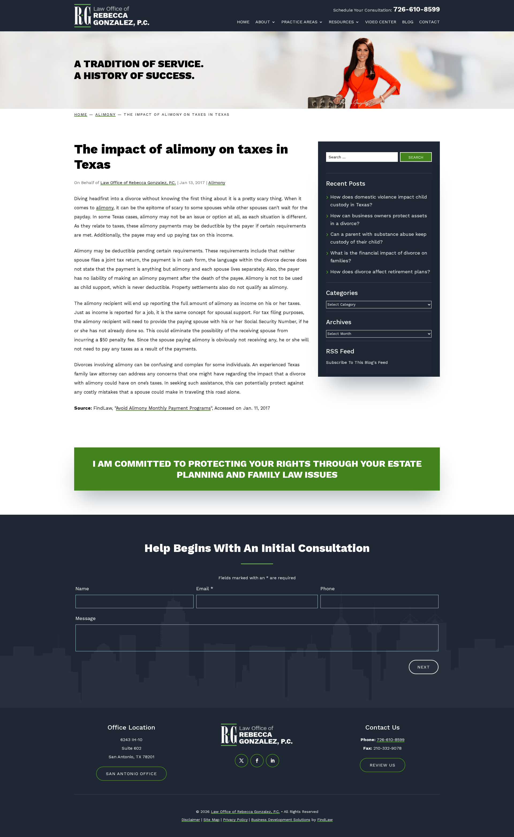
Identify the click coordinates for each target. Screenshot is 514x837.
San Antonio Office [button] (131, 773)
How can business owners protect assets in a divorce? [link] (378, 219)
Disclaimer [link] (191, 819)
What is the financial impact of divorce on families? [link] (378, 256)
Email (204, 588)
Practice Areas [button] (299, 22)
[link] (112, 15)
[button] (241, 760)
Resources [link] (341, 22)
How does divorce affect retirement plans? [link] (380, 271)
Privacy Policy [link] (235, 819)
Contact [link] (429, 22)
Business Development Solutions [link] (280, 819)
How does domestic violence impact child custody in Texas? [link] (378, 200)
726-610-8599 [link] (416, 9)
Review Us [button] (382, 765)
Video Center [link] (380, 22)
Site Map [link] (211, 819)
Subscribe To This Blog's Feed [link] (357, 362)
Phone (327, 588)
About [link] (262, 22)
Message (85, 618)
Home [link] (243, 22)
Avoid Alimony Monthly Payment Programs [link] (163, 408)
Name (82, 588)
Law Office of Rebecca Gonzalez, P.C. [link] (138, 182)
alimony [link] (105, 207)
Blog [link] (407, 22)
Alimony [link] (216, 182)
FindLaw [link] (325, 819)
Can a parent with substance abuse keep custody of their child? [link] (378, 238)
